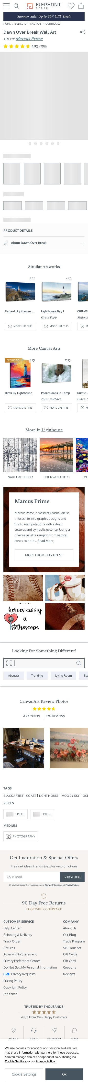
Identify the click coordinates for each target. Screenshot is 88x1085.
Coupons (69, 967)
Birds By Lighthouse (18, 393)
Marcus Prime (29, 38)
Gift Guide (70, 954)
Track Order (12, 941)
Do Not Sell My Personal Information (30, 967)
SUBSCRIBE (72, 877)
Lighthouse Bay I (52, 311)
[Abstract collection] (13, 676)
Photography (24, 836)
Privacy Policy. (72, 885)
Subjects (20, 23)
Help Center (12, 928)
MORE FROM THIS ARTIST (44, 555)
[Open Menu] (6, 5)
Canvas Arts (50, 348)
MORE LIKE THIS (22, 326)
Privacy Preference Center (21, 961)
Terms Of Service (53, 885)
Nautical (35, 23)
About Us (69, 928)
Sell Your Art (72, 948)
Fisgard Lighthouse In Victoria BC (19, 311)
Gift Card (69, 961)
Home (7, 23)
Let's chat (10, 994)
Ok (64, 1074)
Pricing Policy (12, 981)
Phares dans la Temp (55, 393)
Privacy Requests (23, 974)
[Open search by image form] (9, 663)
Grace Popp (49, 317)
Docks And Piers (57, 477)
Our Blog (69, 934)
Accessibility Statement (20, 954)
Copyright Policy (15, 987)
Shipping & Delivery (17, 934)
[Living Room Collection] (63, 676)
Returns (9, 948)
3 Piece (20, 814)
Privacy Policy (45, 1061)
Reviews (69, 974)
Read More (45, 540)
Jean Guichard (51, 399)
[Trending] (37, 676)
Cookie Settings (16, 1061)
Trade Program (74, 941)
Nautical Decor (20, 477)
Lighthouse (52, 23)
